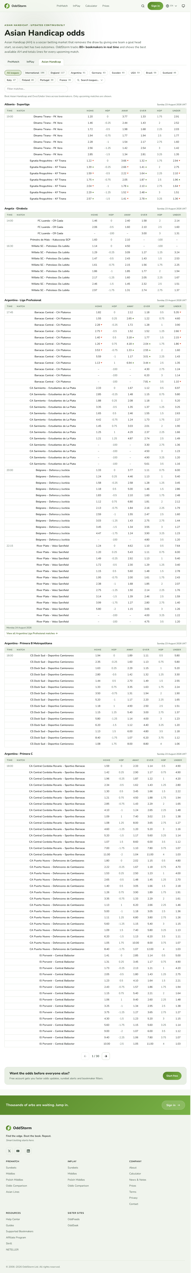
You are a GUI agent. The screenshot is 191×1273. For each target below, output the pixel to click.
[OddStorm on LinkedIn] (28, 1151)
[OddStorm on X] (9, 1151)
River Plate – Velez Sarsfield (53, 546)
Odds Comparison (16, 1185)
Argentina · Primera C (18, 754)
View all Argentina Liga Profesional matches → (32, 633)
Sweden (118, 72)
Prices (105, 6)
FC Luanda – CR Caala (50, 220)
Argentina (78, 72)
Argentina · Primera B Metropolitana (28, 643)
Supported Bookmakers (19, 1231)
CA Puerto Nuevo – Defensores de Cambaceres (57, 860)
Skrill (9, 1243)
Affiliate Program (16, 1237)
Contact (133, 1204)
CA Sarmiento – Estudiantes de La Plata (53, 388)
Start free (172, 1076)
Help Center (13, 1219)
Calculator (91, 6)
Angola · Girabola (15, 208)
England (58, 72)
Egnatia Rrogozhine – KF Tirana (48, 160)
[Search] (143, 6)
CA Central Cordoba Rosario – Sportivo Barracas (57, 766)
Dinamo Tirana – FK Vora (48, 116)
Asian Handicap (51, 62)
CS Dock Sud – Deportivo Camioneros (52, 655)
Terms (132, 1192)
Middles (10, 1173)
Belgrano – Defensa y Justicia (53, 470)
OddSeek (73, 1225)
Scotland (169, 72)
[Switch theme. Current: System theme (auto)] (183, 6)
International (34, 72)
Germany (99, 72)
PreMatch (62, 6)
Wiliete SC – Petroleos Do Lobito (50, 246)
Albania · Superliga (16, 104)
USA (135, 72)
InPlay (76, 6)
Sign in (155, 6)
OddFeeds (74, 1219)
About (133, 1167)
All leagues (13, 72)
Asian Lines (12, 1192)
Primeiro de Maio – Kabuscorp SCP (50, 239)
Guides (10, 1225)
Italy (11, 80)
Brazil (151, 72)
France (65, 80)
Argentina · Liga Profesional (22, 300)
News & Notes (137, 1180)
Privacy (133, 1198)
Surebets (11, 1167)
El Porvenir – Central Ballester (57, 955)
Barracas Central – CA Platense (53, 312)
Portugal (46, 80)
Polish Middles (14, 1180)
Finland (28, 80)
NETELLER (12, 1249)
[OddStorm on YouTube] (18, 1151)
